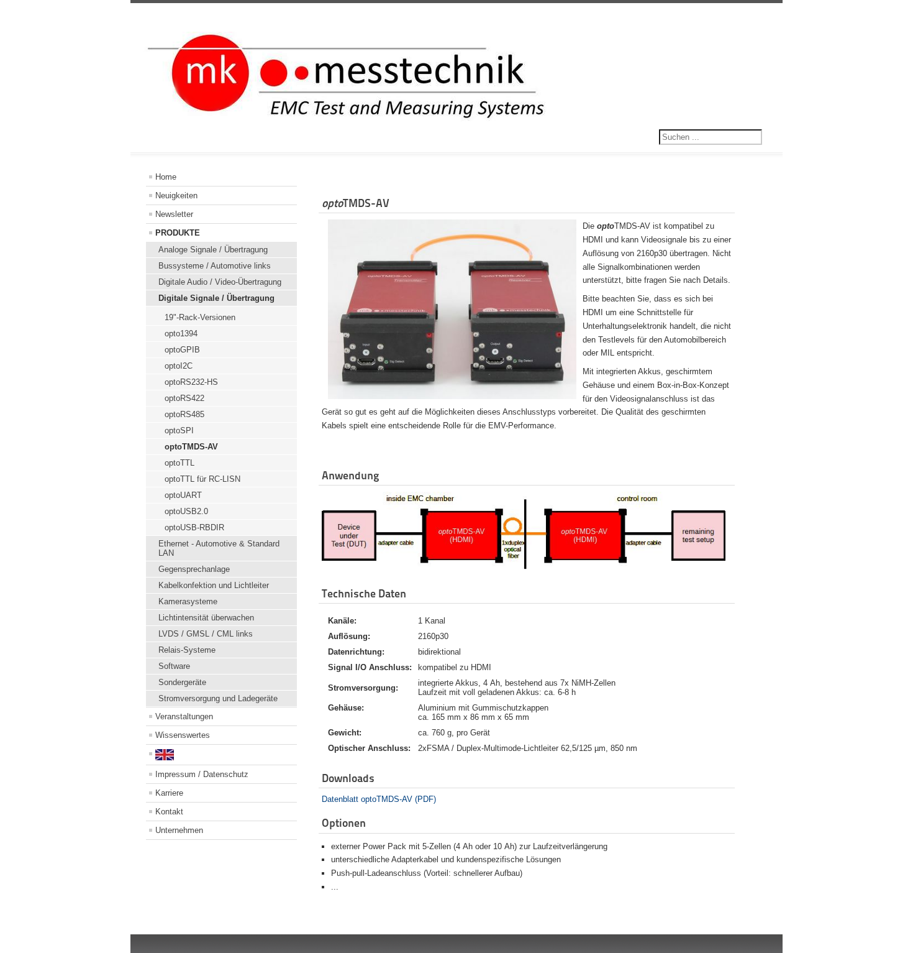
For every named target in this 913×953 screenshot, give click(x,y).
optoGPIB (182, 349)
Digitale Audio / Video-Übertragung (219, 282)
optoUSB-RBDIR (194, 527)
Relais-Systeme (187, 650)
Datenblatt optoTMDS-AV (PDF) (379, 799)
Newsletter (174, 214)
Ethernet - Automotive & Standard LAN (218, 548)
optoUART (183, 495)
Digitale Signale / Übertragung (216, 298)
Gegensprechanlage (194, 569)
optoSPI (179, 430)
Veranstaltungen (184, 716)
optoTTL (179, 462)
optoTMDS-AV (191, 446)
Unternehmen (179, 830)
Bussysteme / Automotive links (214, 265)
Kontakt (169, 811)
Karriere (169, 793)
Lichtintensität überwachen (206, 617)
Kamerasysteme (187, 601)
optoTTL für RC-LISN (202, 479)
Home (165, 177)
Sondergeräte (182, 682)
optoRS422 (184, 398)
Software (174, 666)
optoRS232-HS (191, 382)
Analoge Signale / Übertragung (213, 249)
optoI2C (179, 366)
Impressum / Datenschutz (201, 774)
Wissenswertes (182, 735)
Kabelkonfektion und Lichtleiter (213, 585)
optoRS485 (184, 414)
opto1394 (181, 333)
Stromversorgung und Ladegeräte (218, 698)
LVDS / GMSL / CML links (205, 633)
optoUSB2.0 (186, 511)
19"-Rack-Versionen (200, 317)
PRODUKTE (177, 232)
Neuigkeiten (176, 195)
